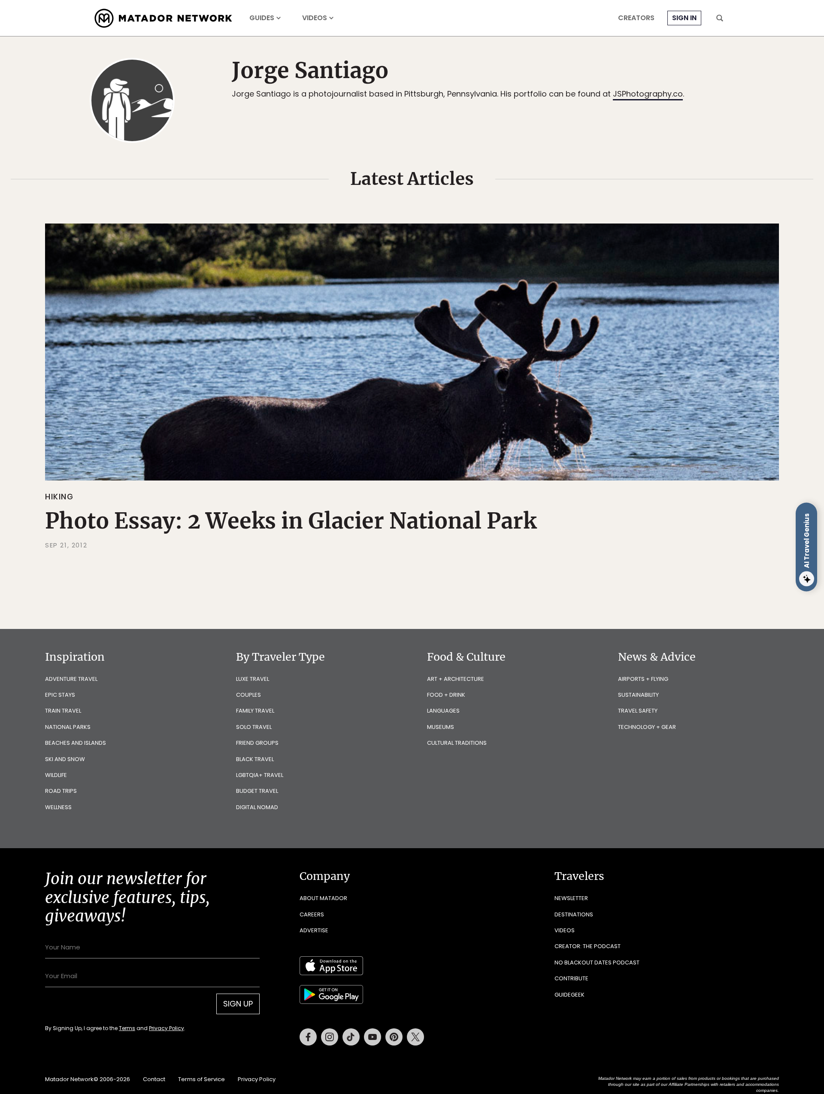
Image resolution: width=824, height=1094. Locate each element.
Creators (636, 18)
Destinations (573, 914)
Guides (261, 18)
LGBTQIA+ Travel (259, 775)
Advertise (314, 930)
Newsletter (571, 898)
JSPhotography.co (648, 93)
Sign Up (238, 1003)
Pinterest (394, 1037)
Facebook (308, 1037)
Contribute (571, 978)
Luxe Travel (252, 679)
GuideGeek (569, 995)
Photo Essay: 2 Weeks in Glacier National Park (290, 521)
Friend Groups (257, 743)
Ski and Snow (65, 759)
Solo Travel (254, 727)
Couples (248, 695)
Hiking (59, 496)
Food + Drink (446, 695)
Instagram (329, 1037)
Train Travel (63, 711)
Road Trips (61, 791)
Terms (127, 1028)
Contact (154, 1079)
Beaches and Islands (75, 743)
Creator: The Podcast (587, 946)
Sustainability (638, 695)
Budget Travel (257, 791)
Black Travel (255, 759)
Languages (443, 711)
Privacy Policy (166, 1028)
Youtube (372, 1037)
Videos (314, 18)
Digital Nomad (257, 807)
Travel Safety (637, 711)
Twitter (415, 1037)
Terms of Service (201, 1079)
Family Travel (255, 711)
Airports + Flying (643, 679)
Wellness (58, 807)
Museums (440, 727)
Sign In (684, 18)
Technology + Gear (647, 727)
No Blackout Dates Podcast (596, 962)
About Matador (323, 898)
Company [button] (325, 876)
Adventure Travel (71, 679)
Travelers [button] (579, 876)
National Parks (68, 727)
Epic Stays (60, 695)
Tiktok (351, 1037)
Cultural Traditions (457, 743)
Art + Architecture (455, 679)
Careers (312, 914)
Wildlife (56, 775)
